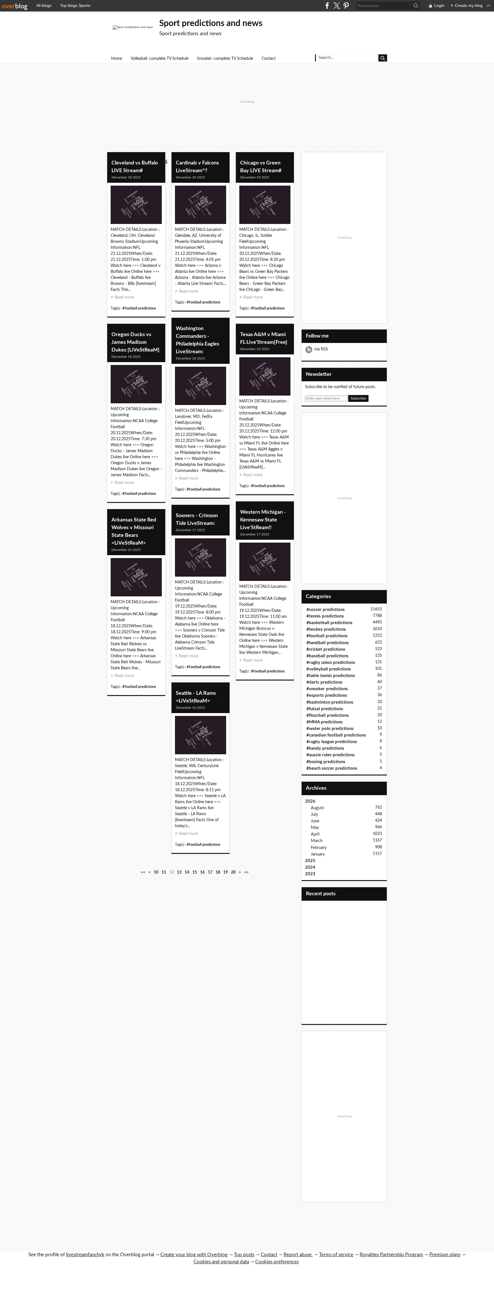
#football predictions (139, 308)
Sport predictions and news (210, 23)
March (316, 841)
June (315, 821)
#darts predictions (324, 682)
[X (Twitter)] (336, 5)
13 (179, 872)
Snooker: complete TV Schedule (225, 59)
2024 (310, 867)
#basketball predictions (329, 623)
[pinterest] (346, 5)
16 (202, 872)
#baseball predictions (327, 656)
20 (233, 872)
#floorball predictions (327, 715)
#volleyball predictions (328, 669)
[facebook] (327, 5)
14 (187, 872)
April (315, 834)
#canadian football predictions (336, 735)
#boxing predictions (325, 762)
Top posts (244, 1254)
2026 (310, 801)
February (319, 848)
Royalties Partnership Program (391, 1254)
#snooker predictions (327, 689)
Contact (269, 59)
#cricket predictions (325, 649)
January (318, 854)
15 (194, 872)
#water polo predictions (330, 729)
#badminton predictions (329, 702)
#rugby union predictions (330, 662)
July (314, 814)
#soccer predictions (325, 610)
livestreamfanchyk (85, 1254)
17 (210, 872)
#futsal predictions (324, 709)
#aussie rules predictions (330, 755)
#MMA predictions (324, 722)
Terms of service (336, 1254)
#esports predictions (326, 695)
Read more (124, 297)
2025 (310, 861)
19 (225, 872)
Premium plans (444, 1254)
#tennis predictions (325, 616)
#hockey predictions (326, 629)
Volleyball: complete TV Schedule (159, 59)
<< (143, 872)
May (315, 827)
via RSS (321, 349)
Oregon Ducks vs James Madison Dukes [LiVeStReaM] (135, 342)
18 (218, 872)
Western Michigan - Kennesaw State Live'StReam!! (263, 520)
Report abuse (298, 1254)
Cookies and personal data (221, 1261)
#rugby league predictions (331, 742)
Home (116, 59)
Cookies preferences (277, 1261)
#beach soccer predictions (331, 768)
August (317, 808)
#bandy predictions (325, 748)
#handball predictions (327, 643)
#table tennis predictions (330, 676)
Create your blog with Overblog (194, 1254)
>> (246, 872)
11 (164, 872)
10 (156, 872)
